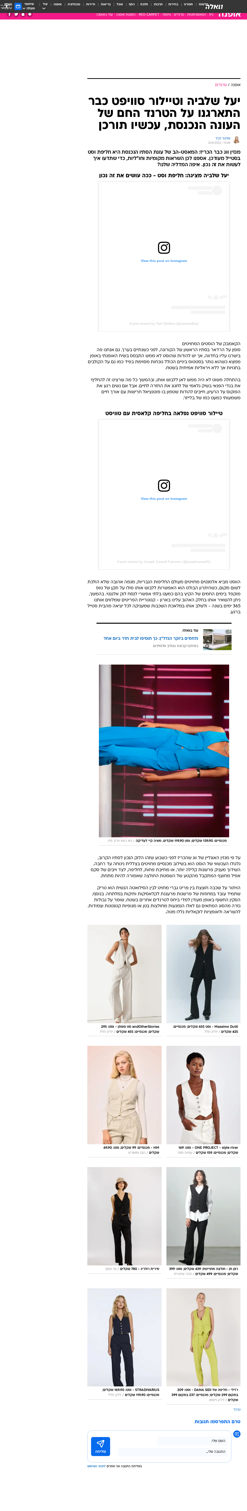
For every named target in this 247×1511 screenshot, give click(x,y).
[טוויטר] (16, 14)
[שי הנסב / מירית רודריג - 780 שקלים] (124, 1223)
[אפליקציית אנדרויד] (30, 14)
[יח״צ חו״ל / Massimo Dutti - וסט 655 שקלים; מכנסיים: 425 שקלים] (203, 980)
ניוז (211, 14)
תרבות (158, 4)
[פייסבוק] (10, 14)
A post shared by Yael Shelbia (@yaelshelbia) (164, 323)
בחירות (173, 4)
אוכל (120, 4)
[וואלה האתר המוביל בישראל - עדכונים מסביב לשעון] (214, 6)
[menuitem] (185, 6)
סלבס (144, 4)
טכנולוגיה (74, 4)
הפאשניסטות (196, 14)
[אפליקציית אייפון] (23, 14)
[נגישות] (7, 6)
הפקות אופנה (126, 14)
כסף (132, 4)
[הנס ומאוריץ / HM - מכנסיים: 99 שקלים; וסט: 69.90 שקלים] (124, 1101)
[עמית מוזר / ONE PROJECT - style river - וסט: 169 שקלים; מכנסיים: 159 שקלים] (203, 1101)
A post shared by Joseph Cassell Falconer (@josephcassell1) (164, 562)
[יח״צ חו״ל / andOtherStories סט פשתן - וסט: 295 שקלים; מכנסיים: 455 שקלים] (124, 980)
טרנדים (179, 14)
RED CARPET (149, 14)
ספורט (188, 4)
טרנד (236, 1409)
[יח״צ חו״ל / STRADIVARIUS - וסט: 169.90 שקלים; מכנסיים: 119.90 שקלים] (124, 1346)
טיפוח (167, 14)
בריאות (106, 4)
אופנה (58, 4)
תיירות (90, 4)
